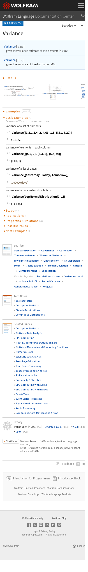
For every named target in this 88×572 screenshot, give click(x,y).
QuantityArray (84, 92)
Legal (35, 531)
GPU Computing (25, 338)
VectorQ (7, 88)
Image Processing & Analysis (31, 370)
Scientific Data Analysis (29, 356)
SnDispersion (72, 260)
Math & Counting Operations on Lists (36, 342)
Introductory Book (69, 478)
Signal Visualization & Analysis (33, 403)
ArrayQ (45, 93)
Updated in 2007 (57, 426)
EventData (83, 93)
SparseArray (84, 91)
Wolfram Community (32, 518)
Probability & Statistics (28, 380)
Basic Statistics (24, 300)
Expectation (49, 270)
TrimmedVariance (24, 255)
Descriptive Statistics (27, 305)
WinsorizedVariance (50, 255)
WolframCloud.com (56, 534)
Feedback (68, 464)
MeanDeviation (34, 265)
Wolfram (14, 545)
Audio (83, 96)
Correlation (65, 250)
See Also (67, 25)
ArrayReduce (58, 93)
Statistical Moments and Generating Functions (42, 347)
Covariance (47, 250)
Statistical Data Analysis (29, 333)
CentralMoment (28, 270)
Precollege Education (28, 361)
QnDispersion (51, 260)
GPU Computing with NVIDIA (32, 389)
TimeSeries (83, 94)
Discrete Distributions (28, 310)
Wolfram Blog (59, 518)
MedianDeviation (58, 265)
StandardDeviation (25, 250)
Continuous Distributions (30, 314)
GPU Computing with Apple (31, 384)
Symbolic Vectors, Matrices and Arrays (37, 413)
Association (83, 90)
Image (83, 95)
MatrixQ (7, 94)
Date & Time (22, 394)
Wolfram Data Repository (60, 488)
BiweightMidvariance (26, 260)
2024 (22, 431)
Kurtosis (77, 265)
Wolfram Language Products (56, 494)
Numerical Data (24, 351)
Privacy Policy (48, 531)
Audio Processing (25, 408)
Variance (10, 46)
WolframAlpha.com (32, 534)
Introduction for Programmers (31, 478)
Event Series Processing (29, 398)
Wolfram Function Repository (29, 488)
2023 (78, 426)
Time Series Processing (28, 366)
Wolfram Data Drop (28, 494)
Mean (22, 89)
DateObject (83, 97)
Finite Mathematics (26, 375)
